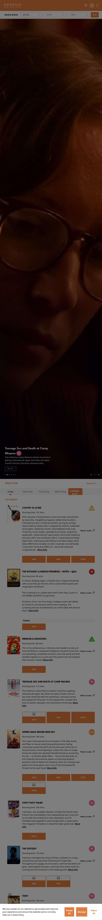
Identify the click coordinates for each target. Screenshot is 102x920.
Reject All (94, 912)
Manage (82, 912)
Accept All (69, 912)
